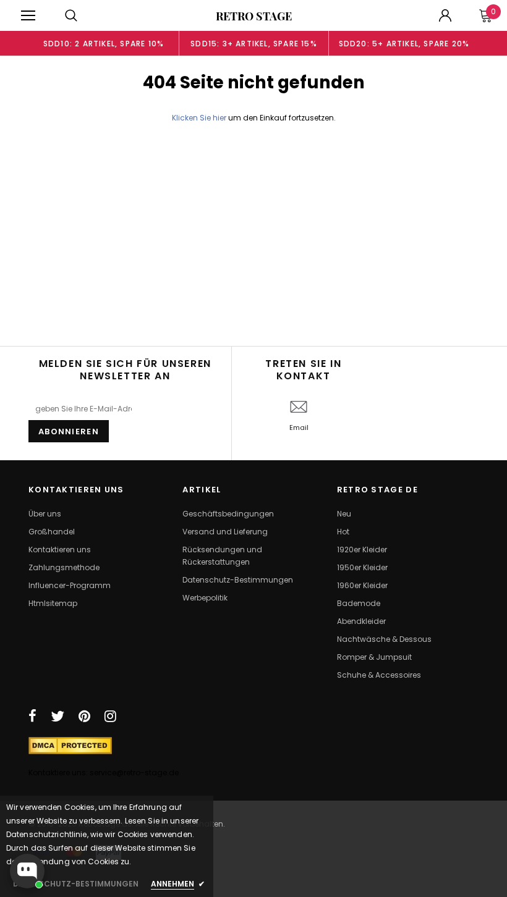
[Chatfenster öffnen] (27, 871)
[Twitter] (57, 716)
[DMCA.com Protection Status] (70, 745)
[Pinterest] (84, 716)
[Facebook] (32, 716)
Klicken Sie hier (200, 117)
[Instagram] (110, 716)
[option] (103, 43)
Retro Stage (254, 16)
